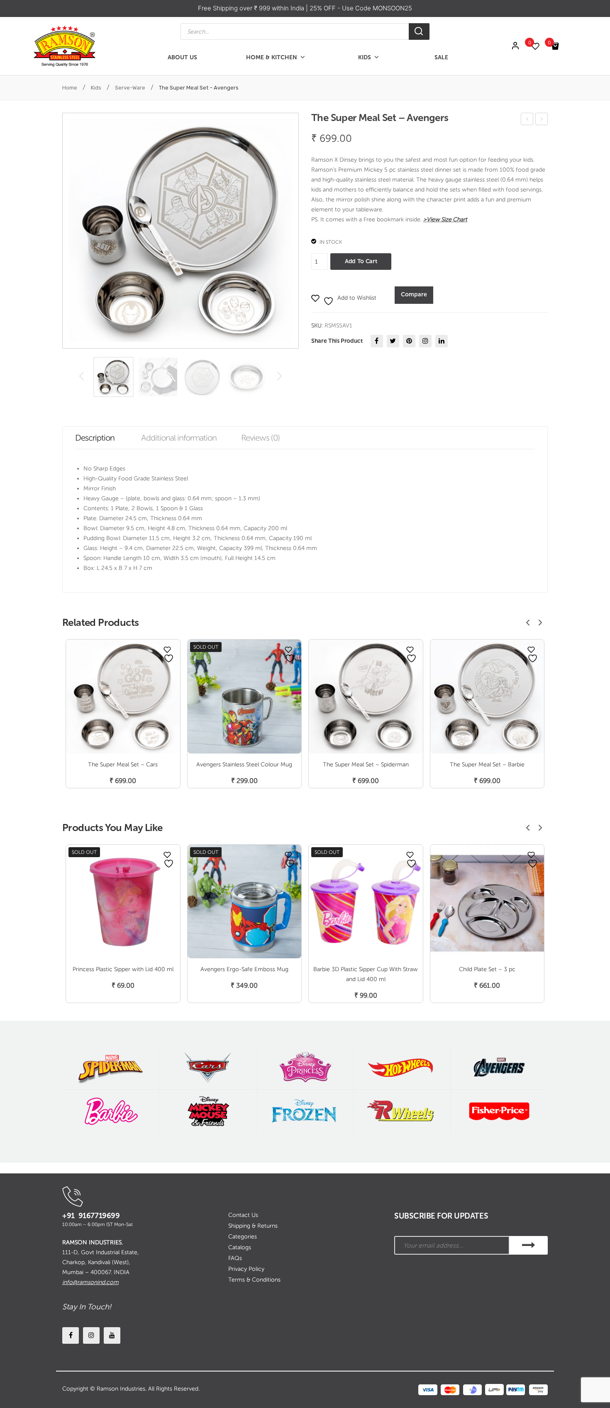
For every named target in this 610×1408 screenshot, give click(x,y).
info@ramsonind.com (90, 1282)
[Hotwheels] (402, 1067)
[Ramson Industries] (64, 46)
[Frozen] (304, 1111)
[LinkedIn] (441, 341)
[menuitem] (182, 57)
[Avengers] (499, 1067)
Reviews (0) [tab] (260, 437)
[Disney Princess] (304, 1067)
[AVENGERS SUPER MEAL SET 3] (247, 377)
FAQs (235, 1258)
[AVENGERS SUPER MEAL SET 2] (202, 377)
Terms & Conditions (254, 1280)
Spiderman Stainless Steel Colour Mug (542, 120)
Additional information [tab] (179, 437)
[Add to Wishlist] (167, 649)
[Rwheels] (402, 1111)
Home (69, 88)
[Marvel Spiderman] (110, 1067)
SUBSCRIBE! (529, 1245)
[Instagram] (425, 341)
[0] (539, 46)
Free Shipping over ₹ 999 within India (252, 8)
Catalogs (239, 1247)
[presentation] (527, 622)
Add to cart (361, 261)
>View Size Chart (445, 219)
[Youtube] (112, 1335)
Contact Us (243, 1215)
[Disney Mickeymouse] (207, 1111)
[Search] (419, 31)
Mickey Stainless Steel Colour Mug (527, 120)
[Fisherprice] (499, 1111)
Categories (242, 1237)
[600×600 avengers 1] (113, 377)
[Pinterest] (409, 341)
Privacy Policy (246, 1269)
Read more (244, 771)
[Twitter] (393, 341)
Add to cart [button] (123, 771)
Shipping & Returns (253, 1226)
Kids (96, 88)
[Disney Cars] (207, 1067)
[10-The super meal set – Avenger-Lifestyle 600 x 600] (158, 377)
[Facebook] (377, 341)
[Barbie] (110, 1111)
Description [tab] (95, 437)
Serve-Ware (130, 88)
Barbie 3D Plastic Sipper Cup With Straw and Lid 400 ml (365, 974)
